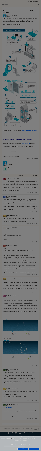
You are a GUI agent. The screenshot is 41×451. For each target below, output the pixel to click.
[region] (20, 443)
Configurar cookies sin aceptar (6, 448)
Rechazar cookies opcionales (34, 448)
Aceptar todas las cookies (23, 448)
